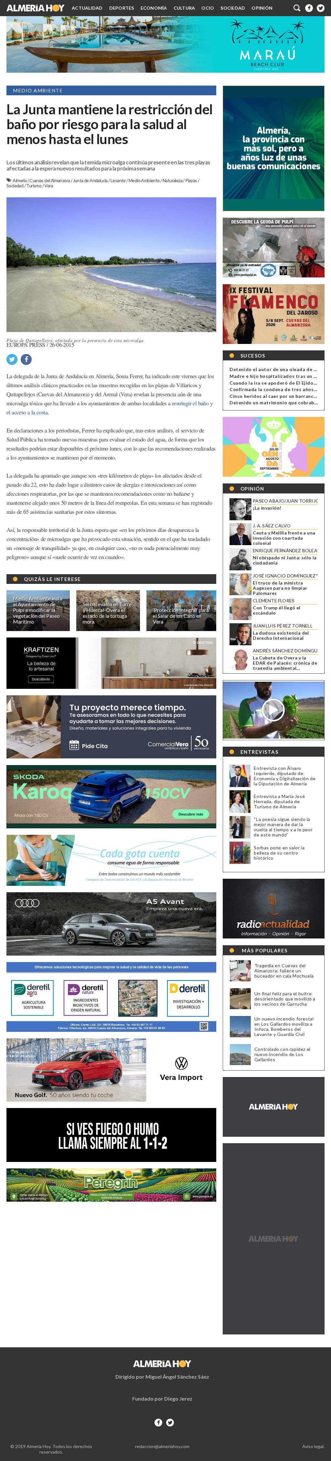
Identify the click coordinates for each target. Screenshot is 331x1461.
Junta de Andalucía (91, 180)
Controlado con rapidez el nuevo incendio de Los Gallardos (282, 1054)
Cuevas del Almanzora (49, 180)
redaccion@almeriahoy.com (162, 1446)
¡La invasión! (267, 508)
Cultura (184, 8)
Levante (118, 180)
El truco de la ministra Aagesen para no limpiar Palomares (280, 588)
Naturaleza (173, 180)
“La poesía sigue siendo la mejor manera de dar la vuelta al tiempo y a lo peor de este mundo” (283, 826)
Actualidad (87, 8)
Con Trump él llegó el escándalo (276, 610)
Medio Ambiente (144, 180)
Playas (191, 180)
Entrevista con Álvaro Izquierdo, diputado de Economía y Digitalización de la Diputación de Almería (284, 775)
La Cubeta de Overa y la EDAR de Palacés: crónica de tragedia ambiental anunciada (285, 663)
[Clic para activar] (297, 8)
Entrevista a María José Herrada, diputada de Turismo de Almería (279, 801)
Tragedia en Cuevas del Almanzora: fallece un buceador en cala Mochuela (284, 971)
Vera (48, 185)
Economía (154, 8)
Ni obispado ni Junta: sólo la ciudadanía (285, 560)
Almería (20, 180)
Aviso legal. (313, 1446)
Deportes (121, 8)
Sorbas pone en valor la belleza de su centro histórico (279, 853)
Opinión (261, 8)
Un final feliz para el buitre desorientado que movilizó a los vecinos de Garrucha (284, 999)
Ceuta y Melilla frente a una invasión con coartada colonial (284, 538)
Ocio (207, 8)
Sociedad (232, 8)
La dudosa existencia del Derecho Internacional (281, 635)
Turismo (34, 185)
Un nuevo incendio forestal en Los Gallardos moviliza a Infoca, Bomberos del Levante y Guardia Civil (284, 1026)
